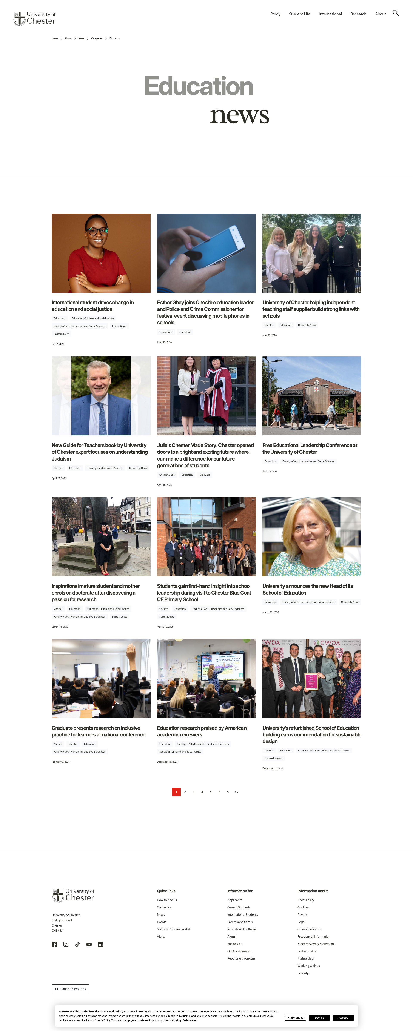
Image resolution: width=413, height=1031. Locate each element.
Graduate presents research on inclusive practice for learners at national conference (98, 731)
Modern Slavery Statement (315, 944)
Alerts (161, 936)
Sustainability (306, 951)
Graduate (205, 474)
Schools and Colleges (241, 929)
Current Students (238, 907)
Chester (269, 325)
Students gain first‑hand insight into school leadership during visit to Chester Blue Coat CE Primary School (204, 592)
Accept (343, 1017)
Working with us (308, 966)
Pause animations (70, 989)
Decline (319, 1017)
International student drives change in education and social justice (93, 305)
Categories (97, 38)
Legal (301, 922)
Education (114, 38)
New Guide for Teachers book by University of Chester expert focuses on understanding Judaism (100, 452)
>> (236, 792)
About (68, 38)
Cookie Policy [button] (102, 1020)
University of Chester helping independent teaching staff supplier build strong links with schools (310, 309)
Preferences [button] (189, 1020)
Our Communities (239, 951)
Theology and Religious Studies (104, 468)
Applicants (234, 900)
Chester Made (167, 474)
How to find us (167, 900)
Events (161, 922)
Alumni (58, 743)
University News (307, 325)
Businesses (234, 944)
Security (302, 973)
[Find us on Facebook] (54, 944)
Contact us (164, 907)
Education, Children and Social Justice (93, 318)
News (81, 38)
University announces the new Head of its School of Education (307, 589)
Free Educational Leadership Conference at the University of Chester (309, 448)
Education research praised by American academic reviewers (201, 731)
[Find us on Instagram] (65, 944)
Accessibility (305, 900)
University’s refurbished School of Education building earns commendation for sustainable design (311, 734)
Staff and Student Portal (173, 929)
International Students (242, 915)
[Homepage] (34, 19)
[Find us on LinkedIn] (100, 944)
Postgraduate (61, 333)
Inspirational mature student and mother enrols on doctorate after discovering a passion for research (95, 592)
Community (166, 331)
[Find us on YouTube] (89, 944)
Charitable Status (309, 929)
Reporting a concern (241, 958)
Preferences (295, 1017)
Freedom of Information (313, 936)
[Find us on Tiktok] (77, 944)
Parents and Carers (240, 922)
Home (55, 38)
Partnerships (305, 958)
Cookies (302, 907)
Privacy (302, 915)
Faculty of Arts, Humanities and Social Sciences (79, 326)
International (119, 326)
